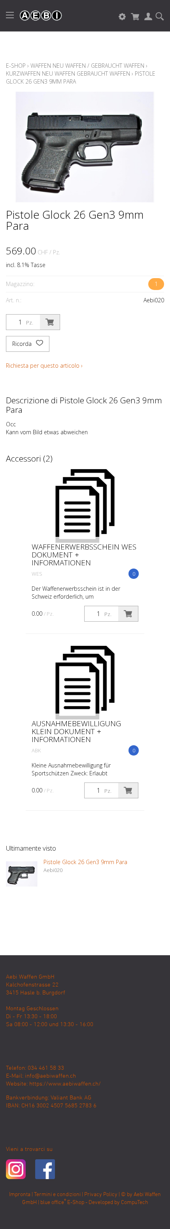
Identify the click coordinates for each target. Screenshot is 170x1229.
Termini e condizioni (57, 1194)
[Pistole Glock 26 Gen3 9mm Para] (22, 874)
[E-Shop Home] (37, 16)
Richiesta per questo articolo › (44, 365)
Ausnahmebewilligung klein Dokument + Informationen (76, 731)
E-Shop (16, 65)
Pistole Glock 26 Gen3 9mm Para (85, 862)
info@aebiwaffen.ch (50, 1076)
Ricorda (22, 343)
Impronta (19, 1194)
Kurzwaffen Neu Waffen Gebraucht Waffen (68, 73)
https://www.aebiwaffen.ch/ (65, 1084)
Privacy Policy (100, 1194)
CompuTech (134, 1202)
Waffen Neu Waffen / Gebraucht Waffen (87, 65)
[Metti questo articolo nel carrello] (50, 322)
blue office (53, 1202)
